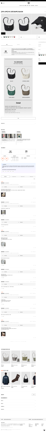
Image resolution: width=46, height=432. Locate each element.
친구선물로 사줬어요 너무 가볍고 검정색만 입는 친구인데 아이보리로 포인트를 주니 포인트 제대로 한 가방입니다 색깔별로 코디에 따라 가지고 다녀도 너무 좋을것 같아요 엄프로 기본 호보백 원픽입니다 (6, 300)
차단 (35, 215)
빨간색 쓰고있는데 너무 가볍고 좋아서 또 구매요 (6, 314)
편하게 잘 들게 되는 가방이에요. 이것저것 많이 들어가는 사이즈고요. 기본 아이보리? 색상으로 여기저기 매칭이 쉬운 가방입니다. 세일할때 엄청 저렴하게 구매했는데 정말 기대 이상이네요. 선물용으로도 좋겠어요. (13, 190)
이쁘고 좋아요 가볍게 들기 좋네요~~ (5, 224)
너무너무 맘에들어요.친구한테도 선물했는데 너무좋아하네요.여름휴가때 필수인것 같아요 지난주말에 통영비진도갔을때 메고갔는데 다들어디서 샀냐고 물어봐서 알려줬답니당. (8, 140)
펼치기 (1, 240)
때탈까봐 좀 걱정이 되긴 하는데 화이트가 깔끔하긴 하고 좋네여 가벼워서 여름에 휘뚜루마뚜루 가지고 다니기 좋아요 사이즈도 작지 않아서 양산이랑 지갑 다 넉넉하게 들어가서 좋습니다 (8, 239)
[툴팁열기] (6, 164)
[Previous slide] (2, 33)
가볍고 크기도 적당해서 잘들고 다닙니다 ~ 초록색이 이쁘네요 (7, 286)
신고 (33, 215)
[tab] (5, 177)
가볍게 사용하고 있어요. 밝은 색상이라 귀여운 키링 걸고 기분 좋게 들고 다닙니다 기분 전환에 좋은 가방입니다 (7, 275)
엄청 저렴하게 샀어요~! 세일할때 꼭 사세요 (5, 208)
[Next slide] (4, 33)
